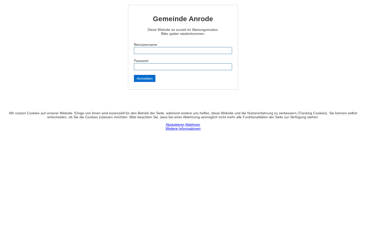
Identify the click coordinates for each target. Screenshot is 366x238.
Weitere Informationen (183, 128)
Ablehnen (192, 124)
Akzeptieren (175, 124)
